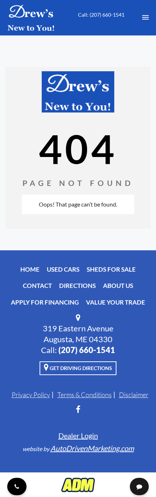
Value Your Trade (115, 302)
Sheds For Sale (111, 269)
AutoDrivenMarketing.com (92, 448)
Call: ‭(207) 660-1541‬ (101, 15)
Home (30, 269)
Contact (37, 285)
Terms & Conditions (84, 395)
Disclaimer (133, 395)
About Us (118, 285)
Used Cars (63, 269)
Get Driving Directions (80, 368)
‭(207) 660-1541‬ (86, 350)
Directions (77, 285)
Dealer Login (78, 435)
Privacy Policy (31, 395)
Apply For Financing (45, 302)
